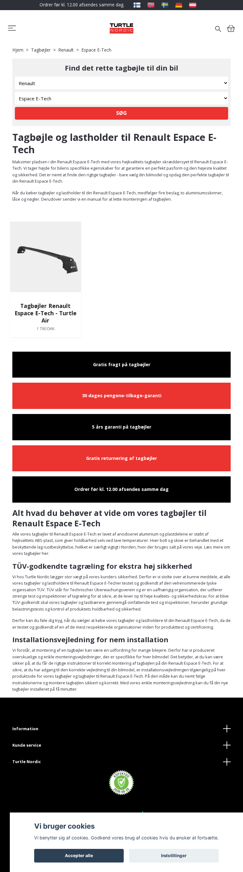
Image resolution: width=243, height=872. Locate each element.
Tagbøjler (41, 50)
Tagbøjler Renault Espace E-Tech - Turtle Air (46, 313)
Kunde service (26, 745)
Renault (66, 50)
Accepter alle (79, 855)
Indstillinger (174, 855)
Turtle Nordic (26, 761)
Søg (121, 113)
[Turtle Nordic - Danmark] (121, 28)
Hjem (17, 50)
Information (25, 728)
